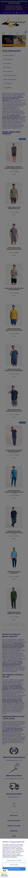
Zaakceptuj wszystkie (14, 869)
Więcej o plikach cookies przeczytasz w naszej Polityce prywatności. (12, 856)
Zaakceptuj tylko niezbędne (14, 860)
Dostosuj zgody (14, 864)
